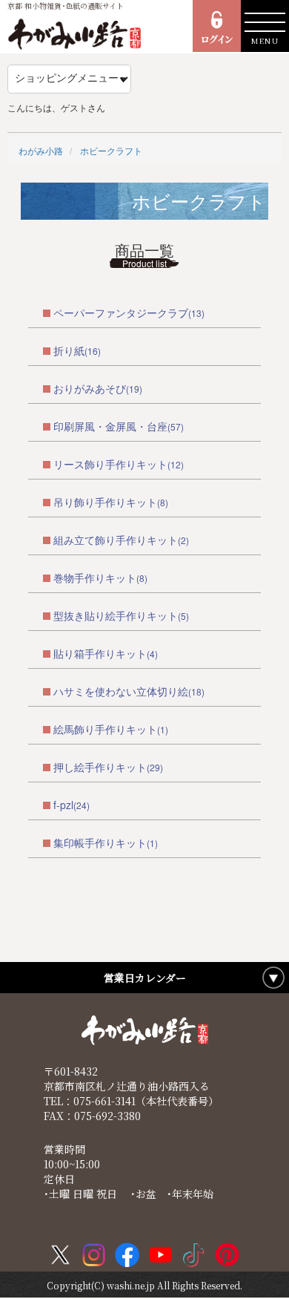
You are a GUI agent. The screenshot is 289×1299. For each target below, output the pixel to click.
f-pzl (63, 804)
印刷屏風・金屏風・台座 (110, 426)
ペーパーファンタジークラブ (120, 312)
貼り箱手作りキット (100, 653)
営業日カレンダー (145, 977)
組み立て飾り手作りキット (115, 539)
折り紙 (68, 350)
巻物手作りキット (94, 577)
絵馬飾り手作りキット (105, 729)
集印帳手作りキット (100, 842)
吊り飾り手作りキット (105, 501)
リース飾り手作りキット (110, 464)
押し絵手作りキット (100, 766)
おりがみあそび (89, 388)
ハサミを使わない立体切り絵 (120, 691)
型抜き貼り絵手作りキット (115, 615)
